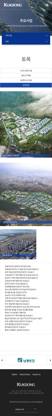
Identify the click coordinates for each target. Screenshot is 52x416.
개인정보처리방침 (24, 374)
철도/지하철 (26, 75)
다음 (50, 360)
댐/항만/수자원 (26, 80)
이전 (2, 360)
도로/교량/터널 (26, 71)
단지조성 (26, 85)
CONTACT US (36, 374)
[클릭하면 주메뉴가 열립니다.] (47, 5)
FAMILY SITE (19, 409)
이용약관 (14, 374)
